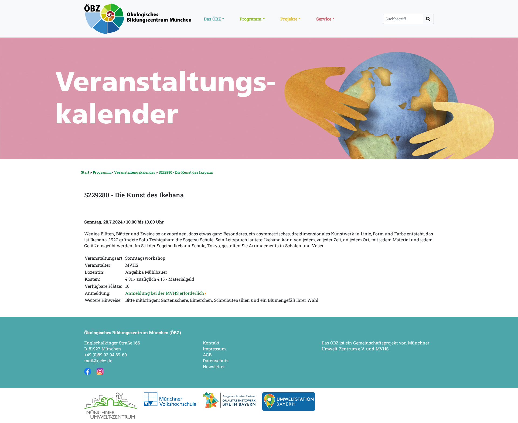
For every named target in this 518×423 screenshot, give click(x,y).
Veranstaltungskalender (134, 172)
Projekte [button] (288, 19)
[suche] (428, 19)
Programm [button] (250, 19)
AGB (207, 354)
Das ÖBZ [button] (212, 19)
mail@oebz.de (98, 360)
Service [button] (323, 19)
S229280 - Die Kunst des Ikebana (186, 172)
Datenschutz (216, 360)
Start (85, 172)
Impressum (214, 348)
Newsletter (214, 366)
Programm (102, 172)
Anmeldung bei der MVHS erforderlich (165, 293)
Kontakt (211, 343)
